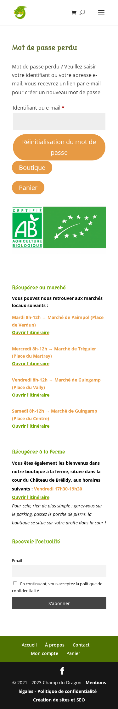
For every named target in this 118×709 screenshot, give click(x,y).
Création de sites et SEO (59, 700)
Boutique (32, 167)
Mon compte (44, 653)
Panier (28, 187)
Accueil (29, 645)
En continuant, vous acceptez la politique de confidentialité (57, 587)
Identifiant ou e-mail (52, 107)
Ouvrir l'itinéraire (30, 332)
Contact (81, 645)
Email (17, 560)
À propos (55, 645)
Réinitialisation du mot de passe (59, 147)
